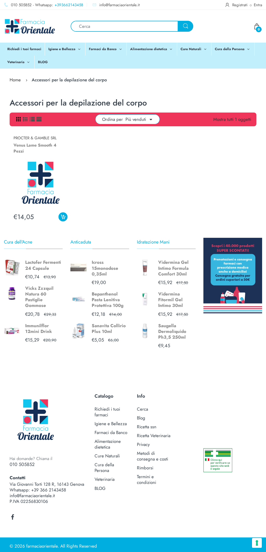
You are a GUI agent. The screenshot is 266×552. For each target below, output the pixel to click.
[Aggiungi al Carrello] (63, 216)
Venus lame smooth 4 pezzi (35, 148)
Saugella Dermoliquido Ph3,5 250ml (172, 331)
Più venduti (135, 119)
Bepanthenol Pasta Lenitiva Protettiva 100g (107, 299)
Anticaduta (80, 242)
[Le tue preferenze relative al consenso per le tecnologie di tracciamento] (257, 543)
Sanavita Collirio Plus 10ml (109, 328)
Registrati (240, 5)
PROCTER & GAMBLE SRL (35, 138)
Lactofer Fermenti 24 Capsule (43, 265)
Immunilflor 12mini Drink (38, 328)
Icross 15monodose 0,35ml (105, 268)
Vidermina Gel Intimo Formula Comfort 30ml (173, 268)
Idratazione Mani (153, 242)
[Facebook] (12, 517)
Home (15, 80)
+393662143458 (69, 5)
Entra (258, 5)
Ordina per (112, 119)
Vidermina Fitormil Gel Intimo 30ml (170, 299)
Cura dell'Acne (18, 242)
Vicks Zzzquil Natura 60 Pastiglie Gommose (39, 296)
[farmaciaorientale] (30, 26)
